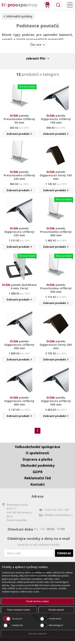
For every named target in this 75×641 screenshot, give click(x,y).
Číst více (36, 44)
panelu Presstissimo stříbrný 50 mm (19, 119)
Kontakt (37, 484)
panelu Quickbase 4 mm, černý (19, 286)
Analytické (17, 625)
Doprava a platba (37, 459)
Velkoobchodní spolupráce (37, 446)
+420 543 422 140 (56, 509)
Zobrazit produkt (18, 133)
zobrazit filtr (36, 58)
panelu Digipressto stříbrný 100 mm (56, 119)
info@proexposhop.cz (58, 515)
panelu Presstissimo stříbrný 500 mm (56, 288)
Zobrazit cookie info (37, 634)
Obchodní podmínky (38, 465)
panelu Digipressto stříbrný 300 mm (19, 344)
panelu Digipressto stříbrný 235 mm (19, 231)
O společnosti (37, 453)
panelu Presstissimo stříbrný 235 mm (19, 175)
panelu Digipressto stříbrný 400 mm (19, 400)
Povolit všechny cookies (37, 601)
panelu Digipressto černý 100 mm (56, 175)
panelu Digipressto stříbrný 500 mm (56, 400)
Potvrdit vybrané (56, 610)
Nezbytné (17, 618)
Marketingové (56, 625)
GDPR (37, 471)
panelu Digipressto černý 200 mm (56, 344)
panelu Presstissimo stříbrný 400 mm (56, 231)
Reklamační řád (37, 478)
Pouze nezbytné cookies (18, 610)
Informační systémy (19, 16)
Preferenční (55, 618)
